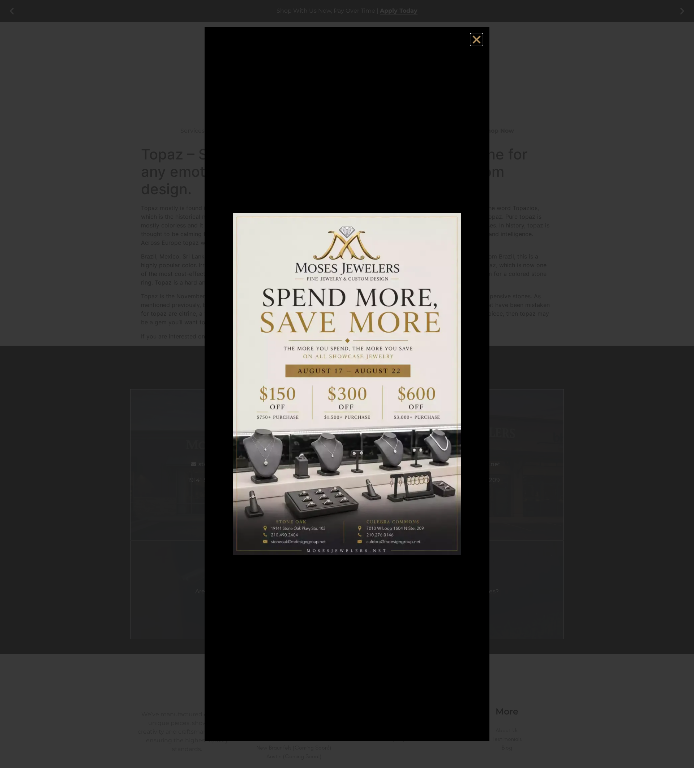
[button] (476, 39)
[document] (347, 384)
